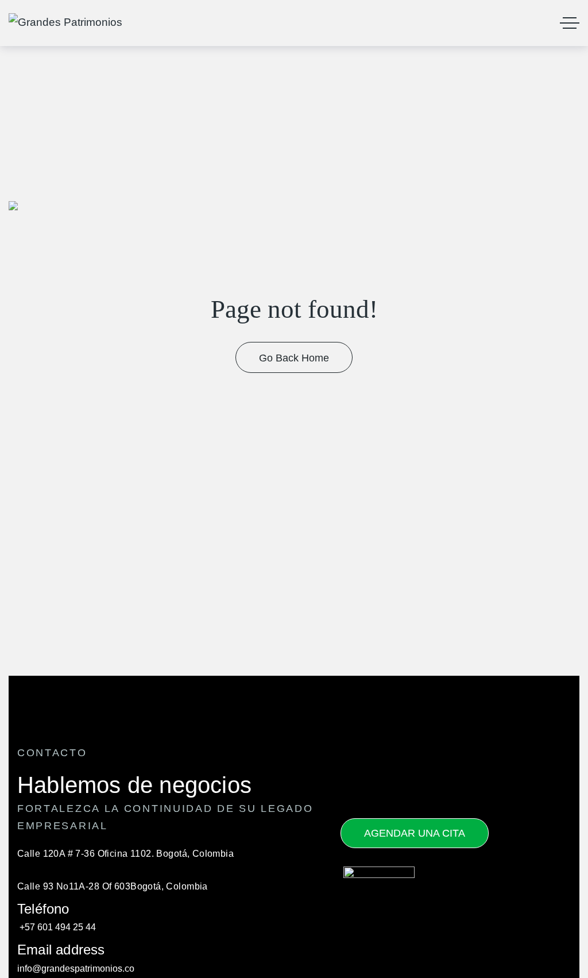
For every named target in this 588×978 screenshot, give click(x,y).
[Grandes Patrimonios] (65, 23)
